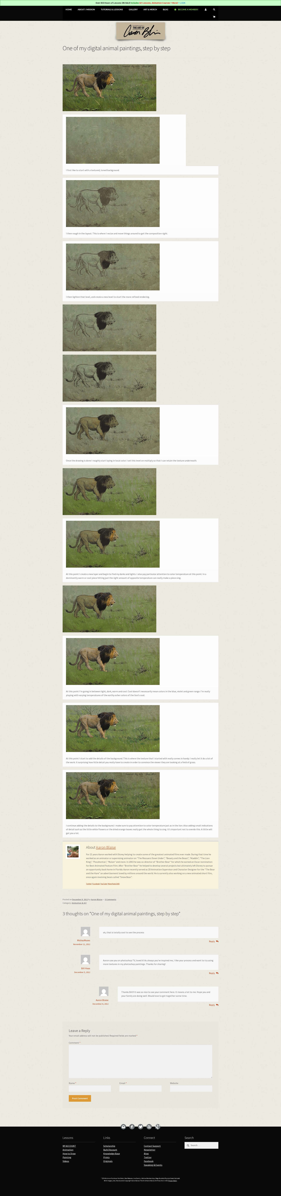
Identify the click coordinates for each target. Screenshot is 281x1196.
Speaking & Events (153, 1164)
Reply (212, 941)
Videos (66, 1161)
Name (72, 1083)
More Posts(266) (114, 884)
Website (174, 1083)
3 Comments (110, 899)
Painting (67, 1157)
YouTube (104, 884)
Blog (146, 1153)
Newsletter (149, 1149)
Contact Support (152, 1145)
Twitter (88, 884)
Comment (74, 1042)
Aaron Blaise (106, 847)
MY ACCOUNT (69, 1145)
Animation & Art (79, 903)
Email (123, 1083)
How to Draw (69, 1153)
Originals (108, 1161)
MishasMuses (83, 940)
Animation (68, 1149)
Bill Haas (85, 968)
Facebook (96, 884)
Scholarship (109, 1145)
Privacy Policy (172, 1181)
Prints (106, 1157)
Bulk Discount (110, 1149)
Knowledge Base (111, 1153)
